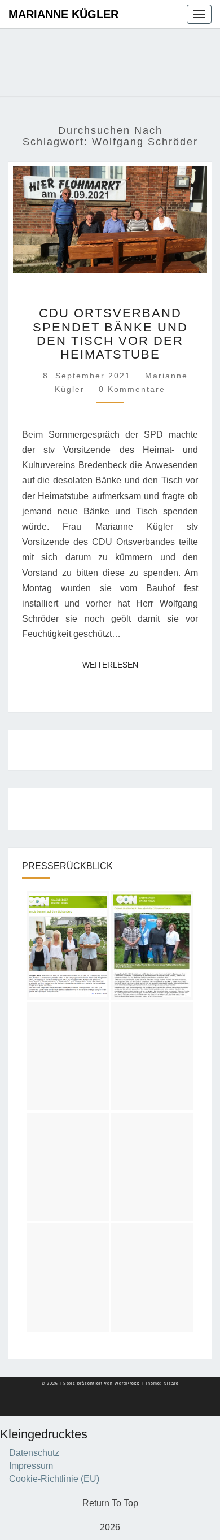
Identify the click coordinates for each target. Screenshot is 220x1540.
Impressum (31, 1466)
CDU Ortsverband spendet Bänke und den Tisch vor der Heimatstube (110, 333)
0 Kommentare (132, 389)
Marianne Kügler (63, 14)
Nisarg (171, 1383)
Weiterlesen (113, 664)
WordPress (127, 1383)
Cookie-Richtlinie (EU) (54, 1479)
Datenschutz (34, 1453)
